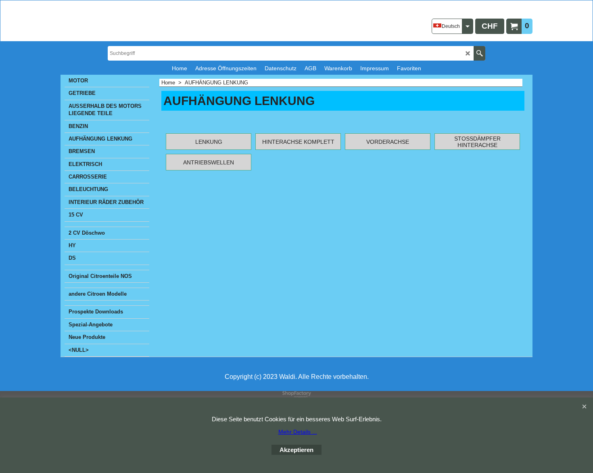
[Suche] (479, 53)
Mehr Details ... (297, 432)
